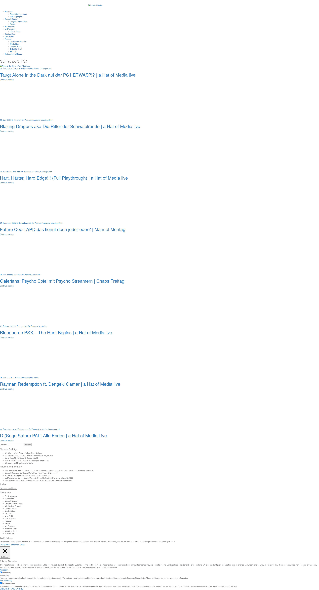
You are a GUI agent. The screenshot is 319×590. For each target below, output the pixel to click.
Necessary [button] (4, 570)
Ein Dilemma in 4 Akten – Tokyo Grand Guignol (23, 453)
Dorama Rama (16, 46)
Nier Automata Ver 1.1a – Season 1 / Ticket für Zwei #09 (71, 470)
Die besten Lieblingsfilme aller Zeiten (19, 463)
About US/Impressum (18, 14)
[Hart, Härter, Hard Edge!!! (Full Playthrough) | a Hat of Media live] (32, 151)
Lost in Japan (15, 31)
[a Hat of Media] (95, 5)
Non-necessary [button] (6, 580)
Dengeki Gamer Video (18, 21)
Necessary (6, 572)
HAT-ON (13, 51)
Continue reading (7, 79)
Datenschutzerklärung (13, 54)
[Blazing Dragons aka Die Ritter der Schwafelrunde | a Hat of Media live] (32, 100)
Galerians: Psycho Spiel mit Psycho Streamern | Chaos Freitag (62, 281)
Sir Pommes (10, 26)
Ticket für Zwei (16, 49)
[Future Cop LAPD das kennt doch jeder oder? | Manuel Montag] (32, 203)
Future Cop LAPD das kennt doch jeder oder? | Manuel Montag (62, 229)
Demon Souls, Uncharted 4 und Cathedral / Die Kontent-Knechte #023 (45, 478)
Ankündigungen (16, 16)
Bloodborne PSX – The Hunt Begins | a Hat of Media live (56, 332)
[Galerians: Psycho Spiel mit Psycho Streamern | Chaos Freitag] (32, 254)
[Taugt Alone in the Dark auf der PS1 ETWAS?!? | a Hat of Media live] (15, 65)
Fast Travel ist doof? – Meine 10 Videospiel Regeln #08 (27, 460)
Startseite (8, 11)
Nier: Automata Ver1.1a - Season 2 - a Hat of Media (25, 470)
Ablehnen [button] (15, 544)
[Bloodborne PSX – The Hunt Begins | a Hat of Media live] (32, 306)
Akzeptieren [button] (5, 544)
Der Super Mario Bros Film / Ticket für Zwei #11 (38, 473)
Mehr (22, 544)
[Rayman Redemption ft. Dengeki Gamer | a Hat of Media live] (32, 357)
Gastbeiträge (10, 34)
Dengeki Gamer (11, 19)
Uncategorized (45, 68)
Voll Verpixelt (10, 29)
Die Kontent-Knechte (18, 41)
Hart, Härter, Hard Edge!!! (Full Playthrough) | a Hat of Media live (64, 177)
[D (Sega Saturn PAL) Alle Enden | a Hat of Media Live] (32, 409)
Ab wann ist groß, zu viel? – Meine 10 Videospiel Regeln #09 (29, 455)
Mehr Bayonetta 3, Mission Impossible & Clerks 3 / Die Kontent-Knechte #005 (41, 480)
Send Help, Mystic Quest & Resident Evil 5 (21, 458)
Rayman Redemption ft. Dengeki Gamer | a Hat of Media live (60, 384)
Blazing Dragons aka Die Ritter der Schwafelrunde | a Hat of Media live (70, 126)
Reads (12, 24)
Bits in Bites (14, 44)
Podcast (8, 39)
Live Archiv (9, 36)
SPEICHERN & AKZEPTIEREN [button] (12, 589)
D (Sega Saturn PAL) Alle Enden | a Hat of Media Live (53, 435)
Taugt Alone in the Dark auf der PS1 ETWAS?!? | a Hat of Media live (67, 74)
